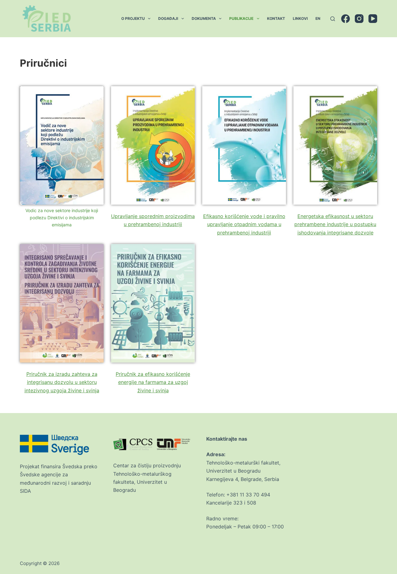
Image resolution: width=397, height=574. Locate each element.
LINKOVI (300, 18)
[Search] (332, 18)
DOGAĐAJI (168, 18)
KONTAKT (276, 18)
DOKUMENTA (204, 18)
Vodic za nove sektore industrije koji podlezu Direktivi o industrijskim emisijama (61, 217)
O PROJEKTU (133, 18)
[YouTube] (372, 18)
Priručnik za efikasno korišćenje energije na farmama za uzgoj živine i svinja (153, 382)
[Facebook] (345, 18)
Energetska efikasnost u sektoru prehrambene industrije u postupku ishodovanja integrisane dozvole (335, 224)
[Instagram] (359, 18)
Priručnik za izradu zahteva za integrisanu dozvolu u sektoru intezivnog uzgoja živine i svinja (62, 382)
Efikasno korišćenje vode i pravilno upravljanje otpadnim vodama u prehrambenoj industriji (244, 224)
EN (317, 18)
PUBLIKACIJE (241, 18)
